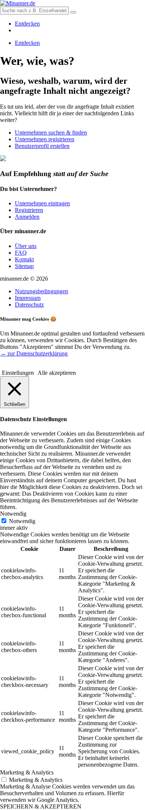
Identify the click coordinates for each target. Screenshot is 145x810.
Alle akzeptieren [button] (57, 373)
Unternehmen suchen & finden (51, 132)
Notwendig (22, 521)
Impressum (28, 298)
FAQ (21, 252)
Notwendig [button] (13, 513)
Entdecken (27, 23)
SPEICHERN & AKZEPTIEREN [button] (40, 806)
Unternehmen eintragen (42, 203)
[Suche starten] (73, 12)
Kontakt (24, 259)
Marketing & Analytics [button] (27, 772)
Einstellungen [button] (18, 373)
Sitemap (24, 266)
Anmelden (27, 217)
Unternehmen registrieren (44, 139)
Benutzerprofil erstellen (42, 146)
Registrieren (29, 210)
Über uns (25, 246)
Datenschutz (29, 304)
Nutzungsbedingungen (41, 291)
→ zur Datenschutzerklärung (34, 353)
